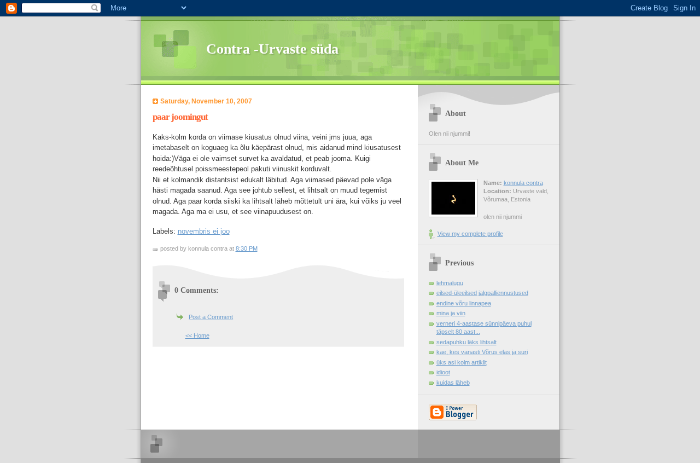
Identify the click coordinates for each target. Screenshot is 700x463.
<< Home (197, 335)
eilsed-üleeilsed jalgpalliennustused (482, 293)
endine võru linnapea (463, 303)
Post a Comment (211, 317)
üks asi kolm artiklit (461, 362)
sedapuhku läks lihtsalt (466, 342)
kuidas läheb (453, 382)
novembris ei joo (204, 231)
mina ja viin (450, 313)
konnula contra (523, 183)
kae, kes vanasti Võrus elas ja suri (482, 352)
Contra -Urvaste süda (272, 49)
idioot (443, 372)
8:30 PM (247, 248)
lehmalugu (449, 283)
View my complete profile (470, 233)
